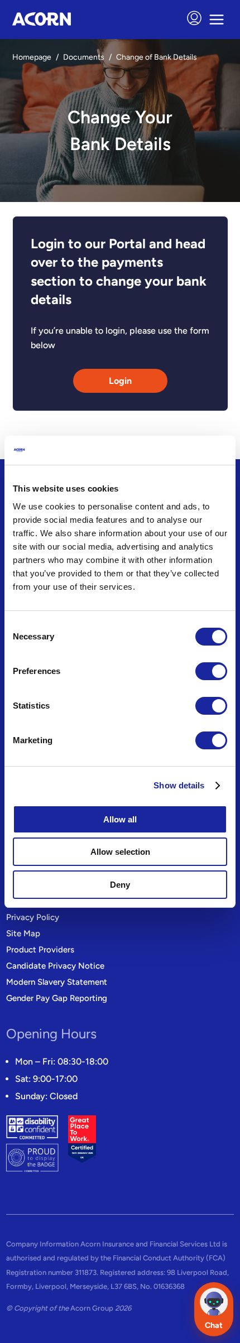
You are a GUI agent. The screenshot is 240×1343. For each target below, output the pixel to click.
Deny (120, 884)
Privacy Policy (32, 917)
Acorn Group (91, 1308)
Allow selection (120, 851)
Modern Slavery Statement (56, 982)
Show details (178, 785)
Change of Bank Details (156, 57)
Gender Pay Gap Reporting (56, 998)
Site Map (23, 933)
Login (120, 381)
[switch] (209, 671)
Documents (83, 57)
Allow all (120, 819)
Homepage (31, 57)
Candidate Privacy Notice (55, 966)
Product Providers (40, 950)
